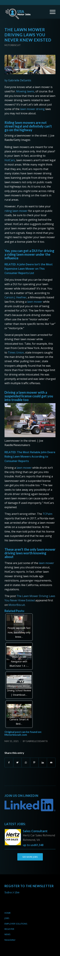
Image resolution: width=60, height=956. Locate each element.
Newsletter (10, 939)
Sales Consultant (35, 831)
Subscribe (12, 892)
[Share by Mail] (51, 762)
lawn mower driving (32, 109)
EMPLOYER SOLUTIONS (15, 923)
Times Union (16, 352)
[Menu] (51, 11)
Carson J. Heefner (15, 297)
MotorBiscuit (16, 605)
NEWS (7, 934)
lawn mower (34, 302)
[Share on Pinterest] (34, 762)
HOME (7, 912)
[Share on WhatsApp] (26, 762)
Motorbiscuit (12, 45)
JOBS (6, 918)
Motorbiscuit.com (15, 734)
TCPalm (47, 514)
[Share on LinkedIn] (43, 762)
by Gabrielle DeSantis (17, 80)
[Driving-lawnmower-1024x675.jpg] (30, 64)
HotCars (9, 160)
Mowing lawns (25, 91)
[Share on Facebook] (9, 762)
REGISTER (9, 929)
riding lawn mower (16, 211)
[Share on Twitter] (17, 762)
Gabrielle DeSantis (37, 741)
